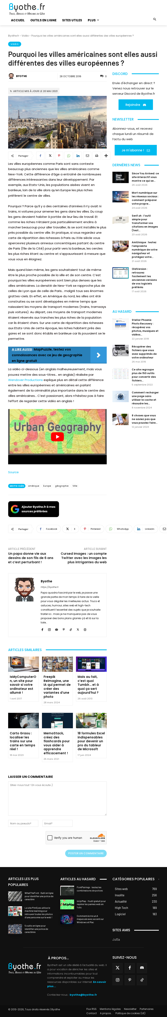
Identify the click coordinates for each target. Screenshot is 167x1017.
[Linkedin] (78, 156)
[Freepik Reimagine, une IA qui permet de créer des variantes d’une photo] (57, 664)
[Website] (85, 629)
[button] (155, 19)
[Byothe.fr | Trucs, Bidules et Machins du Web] (31, 9)
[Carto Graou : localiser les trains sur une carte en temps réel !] (23, 720)
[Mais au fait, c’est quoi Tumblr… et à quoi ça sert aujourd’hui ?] (91, 664)
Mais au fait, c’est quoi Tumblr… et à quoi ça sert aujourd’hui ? (88, 685)
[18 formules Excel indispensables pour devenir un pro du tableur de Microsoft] (91, 720)
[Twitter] (117, 968)
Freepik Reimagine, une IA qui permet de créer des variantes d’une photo (57, 687)
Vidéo (25, 35)
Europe (47, 485)
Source (13, 472)
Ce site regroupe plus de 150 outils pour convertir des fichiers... (144, 375)
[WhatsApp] (68, 156)
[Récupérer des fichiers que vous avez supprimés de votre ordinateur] (120, 350)
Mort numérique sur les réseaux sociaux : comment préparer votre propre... (145, 198)
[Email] (87, 156)
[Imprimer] (96, 156)
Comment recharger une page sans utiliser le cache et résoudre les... (145, 398)
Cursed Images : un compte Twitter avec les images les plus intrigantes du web (84, 557)
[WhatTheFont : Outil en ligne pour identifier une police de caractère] (15, 896)
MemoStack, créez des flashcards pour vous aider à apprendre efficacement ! (57, 743)
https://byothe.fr (50, 587)
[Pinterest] (59, 156)
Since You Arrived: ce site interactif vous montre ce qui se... (145, 177)
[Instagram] (49, 629)
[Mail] (56, 629)
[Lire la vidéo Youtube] (57, 436)
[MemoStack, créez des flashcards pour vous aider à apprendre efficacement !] (57, 720)
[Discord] (142, 968)
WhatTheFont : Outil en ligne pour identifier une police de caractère (39, 896)
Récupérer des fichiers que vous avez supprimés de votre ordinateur (144, 352)
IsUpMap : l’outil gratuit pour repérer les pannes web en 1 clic (91, 904)
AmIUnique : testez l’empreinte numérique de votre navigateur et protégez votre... (144, 250)
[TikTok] (70, 629)
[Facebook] (40, 156)
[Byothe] (11, 76)
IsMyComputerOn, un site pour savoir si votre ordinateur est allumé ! (23, 685)
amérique (33, 485)
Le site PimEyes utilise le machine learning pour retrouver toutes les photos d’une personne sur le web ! (39, 912)
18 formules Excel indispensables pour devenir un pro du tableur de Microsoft (91, 741)
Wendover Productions (25, 380)
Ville (75, 485)
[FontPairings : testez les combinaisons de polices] (67, 890)
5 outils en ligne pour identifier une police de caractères (36, 928)
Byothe (21, 76)
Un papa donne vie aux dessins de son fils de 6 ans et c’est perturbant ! (30, 557)
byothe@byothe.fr (83, 995)
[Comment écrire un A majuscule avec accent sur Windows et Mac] (67, 919)
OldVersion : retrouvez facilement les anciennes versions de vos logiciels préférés (144, 278)
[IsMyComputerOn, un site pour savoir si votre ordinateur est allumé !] (23, 664)
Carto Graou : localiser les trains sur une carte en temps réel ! (22, 741)
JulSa (116, 939)
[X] (50, 156)
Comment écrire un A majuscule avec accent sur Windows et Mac (90, 919)
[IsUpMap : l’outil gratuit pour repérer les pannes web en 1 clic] (67, 904)
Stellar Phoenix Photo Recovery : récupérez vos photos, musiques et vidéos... (145, 327)
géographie (61, 485)
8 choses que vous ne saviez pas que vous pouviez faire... (144, 419)
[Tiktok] (142, 980)
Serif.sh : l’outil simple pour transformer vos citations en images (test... (145, 223)
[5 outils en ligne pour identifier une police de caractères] (15, 929)
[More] (106, 156)
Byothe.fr (13, 35)
